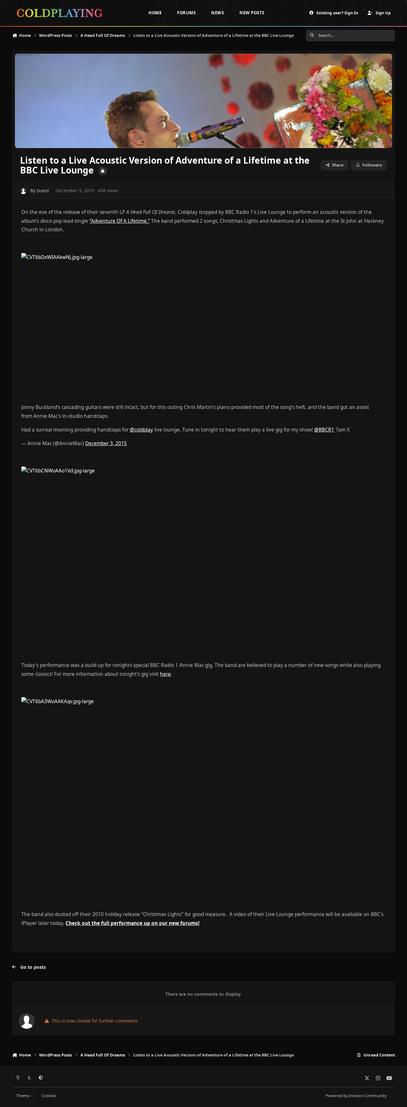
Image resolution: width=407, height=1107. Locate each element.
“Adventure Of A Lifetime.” (119, 221)
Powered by (356, 1095)
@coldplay (141, 429)
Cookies (48, 1095)
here (165, 674)
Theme (23, 1095)
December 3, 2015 (106, 443)
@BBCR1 (324, 429)
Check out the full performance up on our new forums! (132, 923)
